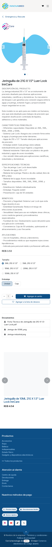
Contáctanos (7, 486)
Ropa (4, 443)
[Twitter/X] (23, 522)
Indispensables (8, 449)
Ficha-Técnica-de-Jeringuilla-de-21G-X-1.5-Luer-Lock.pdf (24, 323)
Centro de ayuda (9, 475)
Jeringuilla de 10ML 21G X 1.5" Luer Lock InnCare (24, 400)
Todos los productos (13, 461)
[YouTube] (11, 522)
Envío (4, 483)
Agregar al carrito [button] (34, 296)
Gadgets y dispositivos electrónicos (17, 455)
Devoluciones (8, 477)
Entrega (5, 480)
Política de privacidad (26, 538)
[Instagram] (4, 522)
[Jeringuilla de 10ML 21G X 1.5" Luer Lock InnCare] (26, 374)
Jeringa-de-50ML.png (17, 329)
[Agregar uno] (12, 296)
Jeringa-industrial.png (16, 334)
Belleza (5, 446)
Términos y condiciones (37, 535)
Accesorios (7, 441)
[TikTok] (17, 522)
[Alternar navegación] (47, 6)
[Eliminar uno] (4, 296)
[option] (26, 380)
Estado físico (7, 452)
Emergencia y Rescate (15, 17)
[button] (2, 47)
